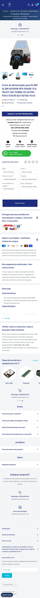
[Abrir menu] (3, 5)
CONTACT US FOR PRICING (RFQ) (20, 114)
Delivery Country (8, 176)
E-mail (22, 168)
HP (3, 106)
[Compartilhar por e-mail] (36, 161)
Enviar (7, 575)
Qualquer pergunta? (9, 464)
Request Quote (25, 13)
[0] (36, 5)
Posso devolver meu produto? (12, 449)
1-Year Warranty (16, 13)
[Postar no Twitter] (33, 161)
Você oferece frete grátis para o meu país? (17, 434)
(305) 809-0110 (14, 11)
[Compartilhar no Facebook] (25, 161)
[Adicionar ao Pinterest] (29, 161)
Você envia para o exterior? (11, 414)
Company (23, 176)
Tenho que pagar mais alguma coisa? (15, 420)
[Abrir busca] (29, 5)
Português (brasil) (8, 584)
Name (4, 168)
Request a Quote (7, 595)
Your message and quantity (11, 185)
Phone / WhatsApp (26, 183)
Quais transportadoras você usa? (13, 427)
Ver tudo (35, 360)
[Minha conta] (32, 5)
